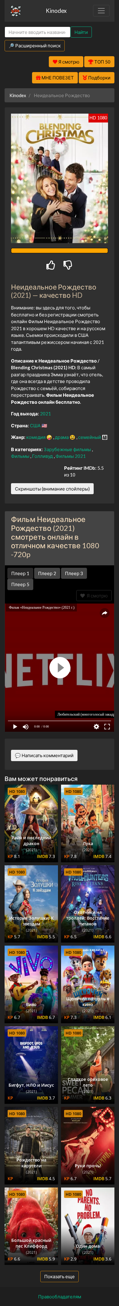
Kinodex (56, 10)
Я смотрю (96, 595)
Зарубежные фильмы (68, 449)
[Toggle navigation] (101, 10)
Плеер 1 (20, 573)
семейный (90, 437)
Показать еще (59, 1276)
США (35, 425)
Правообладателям (59, 1296)
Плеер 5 (20, 584)
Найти (81, 32)
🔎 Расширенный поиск (35, 45)
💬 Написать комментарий (44, 755)
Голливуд (43, 456)
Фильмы (20, 456)
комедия (36, 437)
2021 (45, 413)
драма (62, 437)
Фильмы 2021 (71, 456)
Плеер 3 (74, 573)
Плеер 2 (47, 573)
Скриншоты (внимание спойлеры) (52, 488)
